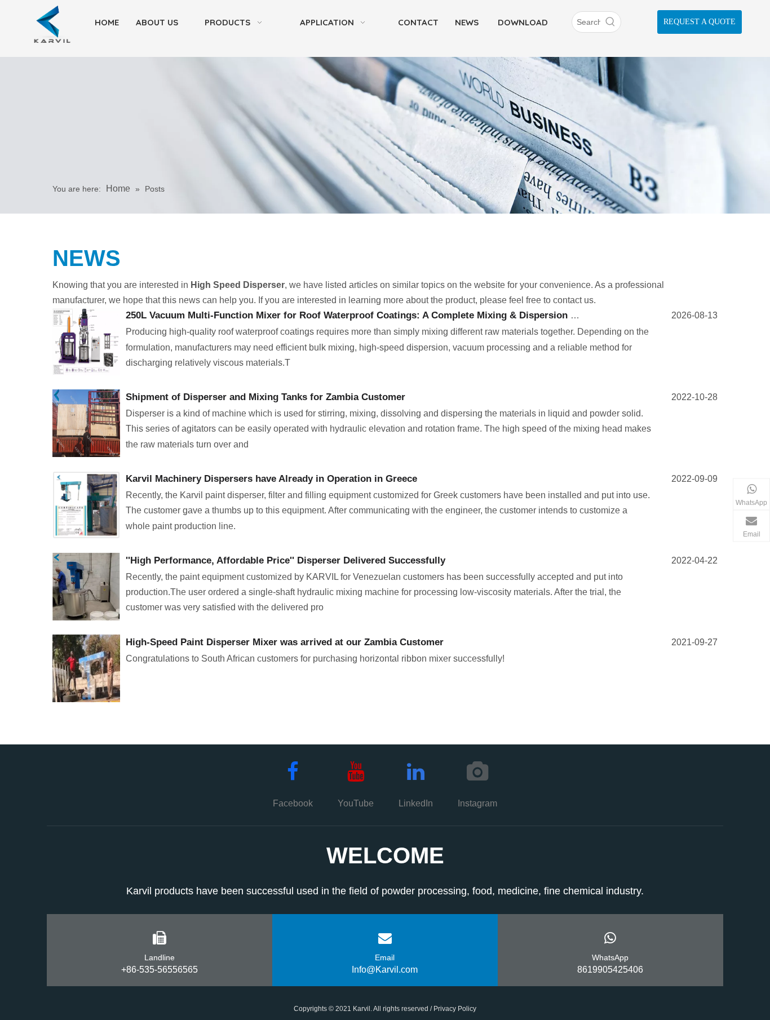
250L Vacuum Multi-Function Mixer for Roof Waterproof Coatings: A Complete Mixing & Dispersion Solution (367, 315)
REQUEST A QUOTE (699, 21)
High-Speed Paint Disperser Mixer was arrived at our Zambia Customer (285, 642)
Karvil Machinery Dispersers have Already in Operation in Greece (271, 478)
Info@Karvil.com (385, 969)
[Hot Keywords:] (610, 22)
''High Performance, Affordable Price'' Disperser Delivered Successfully (285, 560)
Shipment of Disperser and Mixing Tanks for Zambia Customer (265, 397)
